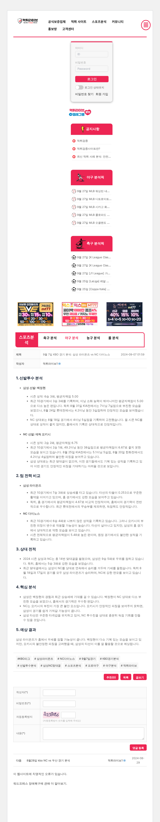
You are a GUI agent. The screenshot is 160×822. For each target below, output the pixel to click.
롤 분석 (113, 337)
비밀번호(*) (23, 703)
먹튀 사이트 (78, 21)
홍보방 (52, 29)
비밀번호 (80, 62)
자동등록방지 (24, 716)
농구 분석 (93, 337)
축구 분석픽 (95, 243)
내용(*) (20, 733)
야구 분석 (71, 337)
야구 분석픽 (95, 177)
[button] (50, 363)
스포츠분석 (99, 21)
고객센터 (68, 29)
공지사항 (92, 129)
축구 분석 (50, 337)
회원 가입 (102, 94)
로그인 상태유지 (94, 87)
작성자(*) (22, 692)
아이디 (79, 48)
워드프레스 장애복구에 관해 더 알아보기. (40, 783)
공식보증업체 (57, 21)
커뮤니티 (118, 21)
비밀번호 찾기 (84, 94)
